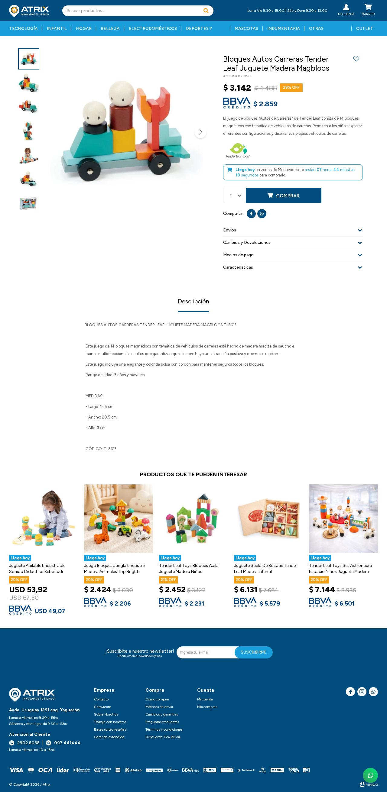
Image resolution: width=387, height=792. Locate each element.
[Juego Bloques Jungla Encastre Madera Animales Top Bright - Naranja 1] (118, 518)
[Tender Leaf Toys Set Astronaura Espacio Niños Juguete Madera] (343, 518)
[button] (205, 10)
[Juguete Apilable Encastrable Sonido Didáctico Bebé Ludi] (43, 518)
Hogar (84, 28)
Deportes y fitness (199, 31)
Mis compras (207, 707)
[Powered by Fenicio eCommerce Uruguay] (369, 784)
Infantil (57, 28)
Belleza (110, 28)
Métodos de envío (159, 707)
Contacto (101, 699)
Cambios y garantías (161, 714)
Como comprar (157, 699)
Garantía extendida (109, 737)
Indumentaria (283, 28)
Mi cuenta (205, 699)
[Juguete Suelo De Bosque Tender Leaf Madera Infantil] (268, 518)
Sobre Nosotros (106, 714)
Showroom (102, 707)
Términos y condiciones (163, 729)
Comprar (288, 196)
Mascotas (246, 28)
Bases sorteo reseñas (110, 729)
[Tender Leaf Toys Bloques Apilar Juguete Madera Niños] (193, 518)
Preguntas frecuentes (162, 722)
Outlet (364, 28)
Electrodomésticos (153, 28)
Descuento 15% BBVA (162, 737)
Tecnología (23, 28)
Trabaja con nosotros (110, 722)
